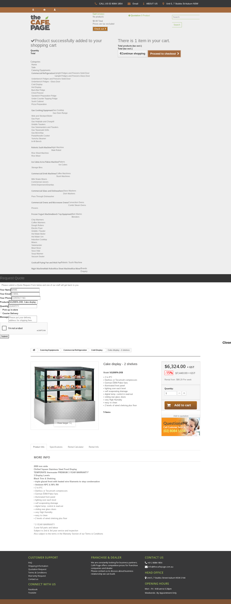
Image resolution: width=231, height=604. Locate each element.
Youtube (32, 592)
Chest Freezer (37, 93)
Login (37, 9)
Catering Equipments (40, 70)
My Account (61, 9)
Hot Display (36, 87)
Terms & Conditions (37, 572)
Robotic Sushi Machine (41, 147)
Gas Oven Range (60, 113)
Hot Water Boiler (38, 234)
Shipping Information (38, 566)
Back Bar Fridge (38, 90)
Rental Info (94, 447)
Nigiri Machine (57, 147)
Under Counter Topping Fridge (44, 99)
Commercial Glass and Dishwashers (47, 191)
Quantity (4, 306)
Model (106, 372)
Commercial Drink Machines (43, 173)
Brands (84, 268)
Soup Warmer (37, 254)
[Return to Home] (34, 350)
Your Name (5, 290)
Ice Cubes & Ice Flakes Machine (45, 162)
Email (135, 3)
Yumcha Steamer (38, 138)
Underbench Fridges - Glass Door (45, 82)
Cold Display (36, 84)
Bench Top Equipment (62, 214)
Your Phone (5, 298)
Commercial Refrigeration (43, 73)
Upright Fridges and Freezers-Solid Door (72, 73)
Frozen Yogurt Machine (41, 214)
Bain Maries (77, 214)
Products (4, 302)
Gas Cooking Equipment (42, 110)
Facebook (33, 589)
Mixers (34, 242)
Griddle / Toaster (38, 231)
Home (34, 64)
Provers (34, 208)
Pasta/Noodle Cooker (40, 136)
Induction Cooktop (39, 239)
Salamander (36, 245)
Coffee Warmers (38, 222)
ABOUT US (151, 3)
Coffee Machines (63, 173)
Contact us (33, 579)
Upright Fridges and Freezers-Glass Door (72, 76)
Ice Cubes (63, 165)
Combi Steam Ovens (77, 205)
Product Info (38, 447)
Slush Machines (63, 176)
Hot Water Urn (37, 237)
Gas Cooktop (58, 110)
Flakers (62, 162)
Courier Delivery (10, 313)
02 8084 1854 (116, 3)
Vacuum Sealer (37, 256)
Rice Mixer (36, 156)
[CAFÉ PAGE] (43, 22)
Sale (33, 67)
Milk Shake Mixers (39, 179)
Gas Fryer (35, 119)
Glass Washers (69, 191)
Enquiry (84, 271)
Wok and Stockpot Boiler (41, 116)
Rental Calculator (75, 447)
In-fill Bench (36, 141)
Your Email (5, 294)
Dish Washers (69, 194)
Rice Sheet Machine (40, 153)
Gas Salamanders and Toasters (44, 127)
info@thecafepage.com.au (160, 566)
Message (4, 317)
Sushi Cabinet (37, 101)
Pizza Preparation (39, 104)
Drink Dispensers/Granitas (42, 185)
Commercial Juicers (39, 182)
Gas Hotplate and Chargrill (42, 121)
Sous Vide (35, 251)
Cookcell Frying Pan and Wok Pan (46, 262)
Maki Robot (56, 150)
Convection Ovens (76, 202)
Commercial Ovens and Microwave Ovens (49, 202)
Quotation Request (37, 569)
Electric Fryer (37, 228)
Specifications (56, 447)
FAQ (30, 562)
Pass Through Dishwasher (42, 196)
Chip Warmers (37, 220)
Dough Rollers (37, 225)
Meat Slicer (36, 248)
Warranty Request (37, 575)
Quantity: (169, 388)
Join (48, 9)
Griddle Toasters (38, 124)
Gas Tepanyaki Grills (40, 130)
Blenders (75, 217)
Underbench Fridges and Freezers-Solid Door (51, 79)
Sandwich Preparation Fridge (43, 96)
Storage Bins (36, 167)
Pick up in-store (10, 310)
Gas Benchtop (37, 133)
